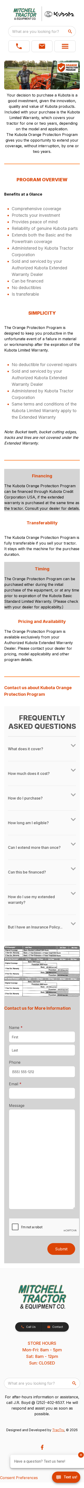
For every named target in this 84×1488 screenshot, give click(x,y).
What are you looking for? (35, 31)
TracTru (58, 1430)
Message (16, 1105)
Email (22, 1083)
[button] (19, 46)
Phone (15, 1062)
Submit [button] (61, 1249)
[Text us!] (66, 1478)
